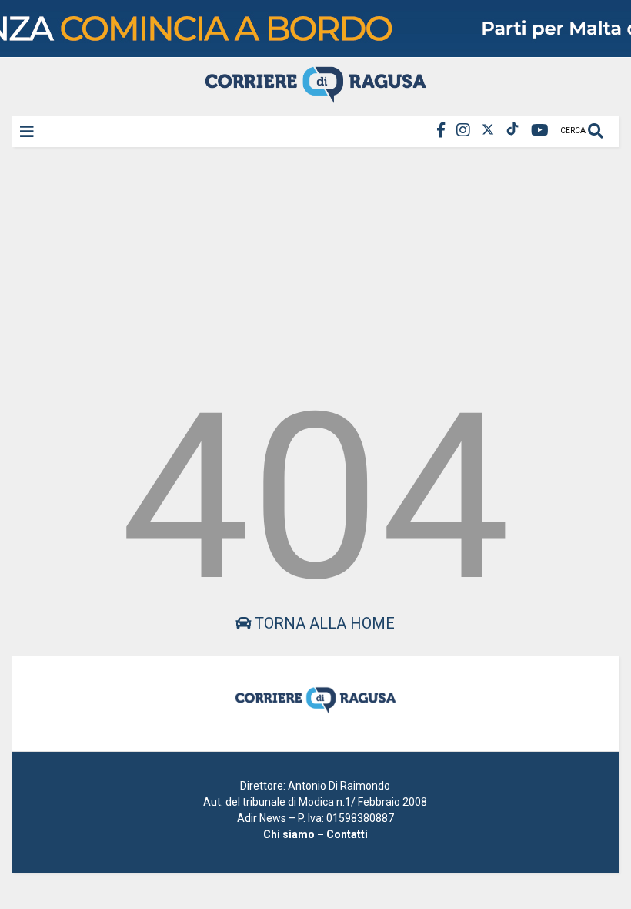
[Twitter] (488, 130)
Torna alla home (323, 623)
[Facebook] (441, 130)
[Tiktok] (512, 130)
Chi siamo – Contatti (315, 834)
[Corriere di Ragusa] (315, 96)
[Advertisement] (315, 265)
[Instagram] (463, 130)
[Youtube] (540, 130)
